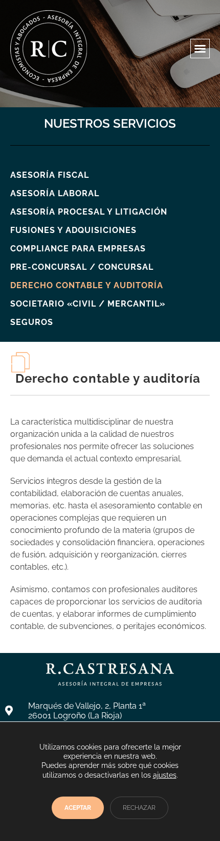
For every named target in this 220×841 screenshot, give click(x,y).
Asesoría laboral (54, 193)
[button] (200, 48)
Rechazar (139, 807)
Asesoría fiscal (49, 175)
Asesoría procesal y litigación (88, 212)
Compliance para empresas (78, 248)
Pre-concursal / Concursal (81, 267)
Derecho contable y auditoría (86, 285)
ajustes (165, 775)
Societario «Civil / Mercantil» (87, 304)
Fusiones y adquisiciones (73, 230)
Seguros (31, 322)
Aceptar (77, 807)
